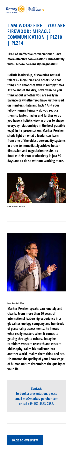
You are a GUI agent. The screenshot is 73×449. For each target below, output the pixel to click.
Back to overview (25, 440)
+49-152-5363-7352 (40, 403)
